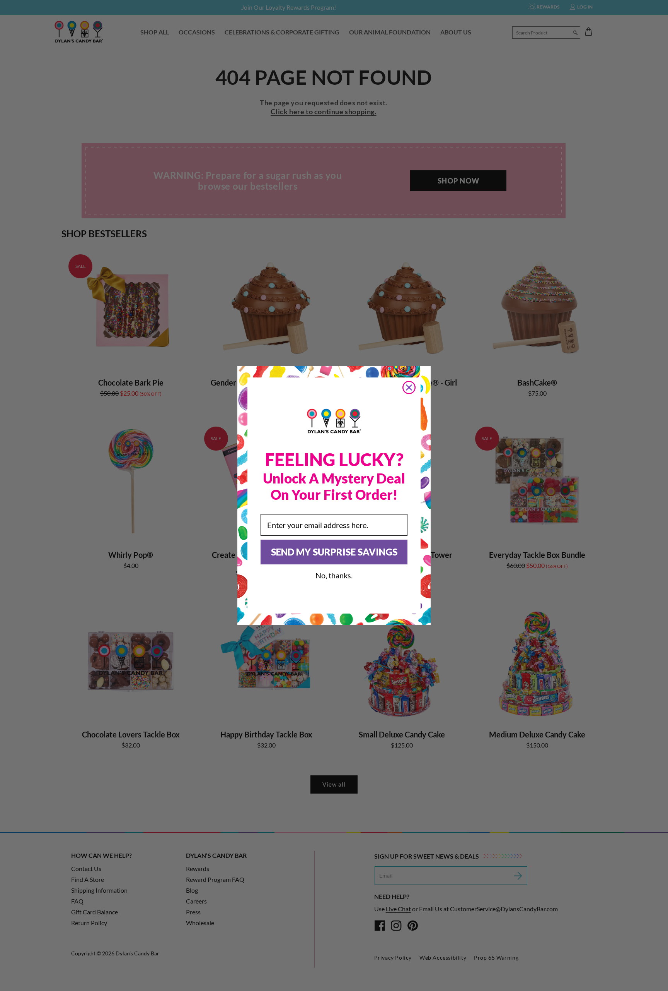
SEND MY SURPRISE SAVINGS (334, 551)
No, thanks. (334, 575)
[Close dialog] (409, 387)
